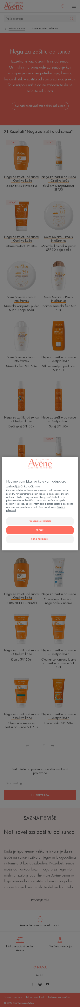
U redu (39, 530)
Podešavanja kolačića (40, 521)
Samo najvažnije (40, 539)
